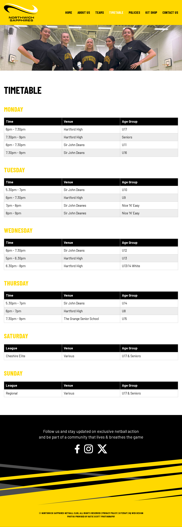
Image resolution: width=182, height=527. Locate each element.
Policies (134, 12)
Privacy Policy (109, 513)
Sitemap (123, 513)
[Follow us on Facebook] (77, 448)
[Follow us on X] (102, 448)
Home (68, 12)
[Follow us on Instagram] (88, 448)
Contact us (170, 12)
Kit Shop (151, 12)
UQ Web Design (136, 513)
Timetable (116, 12)
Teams (99, 12)
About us (83, 12)
